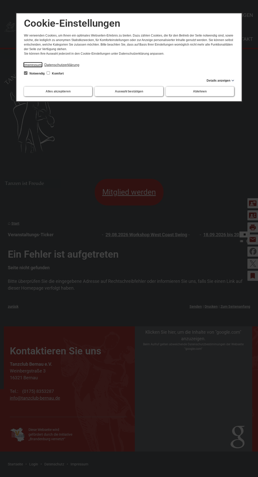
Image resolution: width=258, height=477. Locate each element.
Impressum (33, 65)
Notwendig (37, 73)
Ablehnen (200, 91)
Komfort (57, 73)
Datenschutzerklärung (61, 65)
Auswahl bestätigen (129, 91)
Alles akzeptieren (58, 91)
